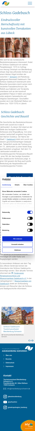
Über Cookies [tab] (28, 185)
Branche (8, 359)
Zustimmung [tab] (6, 185)
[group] (17, 197)
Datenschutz (10, 363)
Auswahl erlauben (17, 244)
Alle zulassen (17, 238)
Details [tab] (17, 185)
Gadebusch (11, 139)
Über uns (9, 355)
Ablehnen (17, 250)
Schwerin (13, 77)
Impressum (10, 366)
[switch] (30, 218)
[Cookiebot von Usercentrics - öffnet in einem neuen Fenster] (10, 179)
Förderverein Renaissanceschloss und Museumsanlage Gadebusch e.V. (13, 276)
